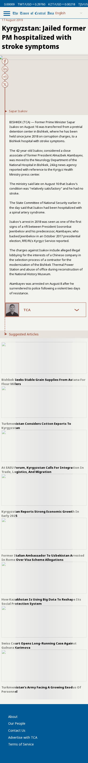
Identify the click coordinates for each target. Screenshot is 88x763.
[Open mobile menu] (6, 13)
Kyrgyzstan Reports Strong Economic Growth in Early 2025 (40, 513)
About (13, 716)
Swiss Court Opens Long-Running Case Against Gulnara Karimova (39, 645)
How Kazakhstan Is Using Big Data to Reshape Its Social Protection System (41, 601)
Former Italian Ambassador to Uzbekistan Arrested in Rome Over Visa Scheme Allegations (42, 557)
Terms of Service (21, 744)
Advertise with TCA (22, 737)
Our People (16, 723)
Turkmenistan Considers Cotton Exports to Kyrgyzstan (36, 425)
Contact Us (16, 730)
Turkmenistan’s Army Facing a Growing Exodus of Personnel (41, 689)
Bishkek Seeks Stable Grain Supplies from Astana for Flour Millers (43, 382)
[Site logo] (33, 13)
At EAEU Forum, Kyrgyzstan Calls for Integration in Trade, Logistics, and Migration (42, 469)
